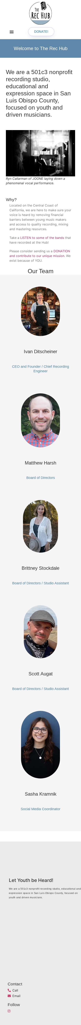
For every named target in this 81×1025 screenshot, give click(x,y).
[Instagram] (9, 1011)
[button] (11, 31)
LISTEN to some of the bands (42, 238)
